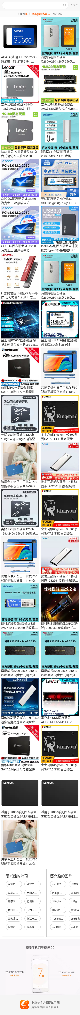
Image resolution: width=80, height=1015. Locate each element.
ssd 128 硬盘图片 (62, 884)
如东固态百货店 (16, 901)
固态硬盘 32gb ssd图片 (65, 910)
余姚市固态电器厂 (18, 927)
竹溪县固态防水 (35, 901)
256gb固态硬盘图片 (63, 893)
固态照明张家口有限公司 (21, 918)
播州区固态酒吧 (16, 910)
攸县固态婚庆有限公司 (39, 927)
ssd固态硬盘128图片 (63, 927)
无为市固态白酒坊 (37, 910)
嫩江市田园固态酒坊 (38, 918)
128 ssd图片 (59, 918)
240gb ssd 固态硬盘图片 (65, 901)
